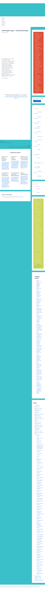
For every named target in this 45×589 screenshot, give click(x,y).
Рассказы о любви (39, 430)
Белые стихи (39, 440)
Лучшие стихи (6, 165)
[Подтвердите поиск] (34, 101)
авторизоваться (20, 196)
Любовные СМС (38, 417)
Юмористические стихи (38, 162)
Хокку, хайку (39, 568)
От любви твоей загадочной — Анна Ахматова (5, 174)
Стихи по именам (40, 534)
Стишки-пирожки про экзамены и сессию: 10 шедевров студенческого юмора (39, 358)
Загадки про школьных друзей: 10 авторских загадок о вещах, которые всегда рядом (39, 343)
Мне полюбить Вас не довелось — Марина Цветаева (15, 174)
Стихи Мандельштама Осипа (39, 517)
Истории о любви (39, 408)
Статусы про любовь (39, 432)
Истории (3, 24)
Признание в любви (39, 426)
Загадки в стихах (40, 443)
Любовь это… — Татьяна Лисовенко (14, 158)
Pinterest (38, 192)
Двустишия (39, 442)
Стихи (3, 20)
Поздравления (38, 423)
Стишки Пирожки (40, 564)
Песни (37, 420)
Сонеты (38, 465)
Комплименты (38, 415)
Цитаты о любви (38, 578)
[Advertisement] (22, 10)
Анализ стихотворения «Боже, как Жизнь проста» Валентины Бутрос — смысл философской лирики (39, 302)
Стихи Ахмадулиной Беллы (39, 474)
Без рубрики (37, 405)
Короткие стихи (39, 450)
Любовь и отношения (39, 418)
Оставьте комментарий (5, 162)
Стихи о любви (23, 95)
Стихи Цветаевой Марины (15, 181)
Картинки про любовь (5, 179)
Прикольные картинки (9, 96)
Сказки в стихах (40, 463)
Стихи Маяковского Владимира (39, 523)
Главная (3, 17)
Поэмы (38, 456)
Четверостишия (37, 154)
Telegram (17, 94)
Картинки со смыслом (17, 96)
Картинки (3, 21)
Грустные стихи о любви (5, 178)
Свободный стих (40, 462)
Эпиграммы (39, 571)
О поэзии (38, 454)
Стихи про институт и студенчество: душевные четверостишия (39, 384)
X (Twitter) (38, 188)
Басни (38, 436)
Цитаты (3, 25)
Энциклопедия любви (39, 580)
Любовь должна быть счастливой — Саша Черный (24, 158)
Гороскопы (38, 406)
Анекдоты (23, 96)
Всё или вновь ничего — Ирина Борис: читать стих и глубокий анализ (39, 378)
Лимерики (38, 451)
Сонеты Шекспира (40, 466)
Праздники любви (39, 425)
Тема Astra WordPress (35, 586)
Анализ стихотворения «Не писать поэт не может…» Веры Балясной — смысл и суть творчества (39, 335)
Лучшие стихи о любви (5, 166)
